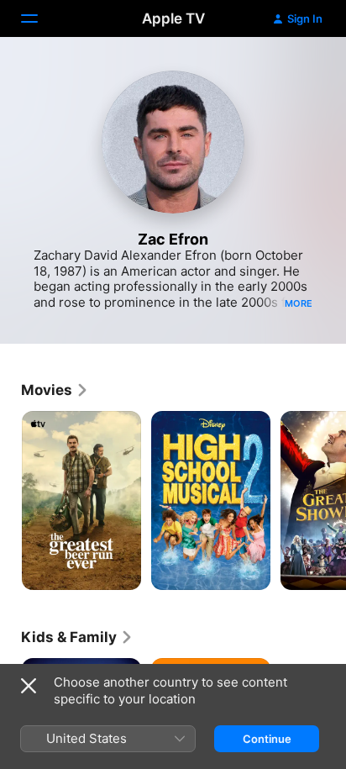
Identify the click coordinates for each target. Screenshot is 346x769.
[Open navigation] (39, 18)
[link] (55, 390)
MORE (298, 303)
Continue (267, 738)
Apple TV (173, 18)
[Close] (28, 685)
